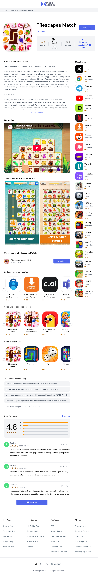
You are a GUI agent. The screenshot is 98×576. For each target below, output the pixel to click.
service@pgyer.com (83, 552)
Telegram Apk (8, 541)
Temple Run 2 (32, 531)
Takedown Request (59, 552)
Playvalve (41, 31)
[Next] (65, 213)
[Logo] (48, 4)
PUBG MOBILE (32, 541)
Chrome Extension (58, 536)
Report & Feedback (83, 546)
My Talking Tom (33, 526)
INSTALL (87, 27)
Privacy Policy (81, 526)
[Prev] (9, 213)
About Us (79, 536)
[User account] (46, 564)
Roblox (30, 546)
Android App (56, 531)
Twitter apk (8, 536)
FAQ (52, 526)
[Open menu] (4, 3)
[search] (92, 4)
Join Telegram (81, 541)
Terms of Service (82, 531)
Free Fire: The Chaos (35, 536)
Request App (56, 546)
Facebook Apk (9, 531)
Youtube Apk (8, 546)
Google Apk (8, 526)
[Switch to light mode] (41, 564)
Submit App (56, 541)
